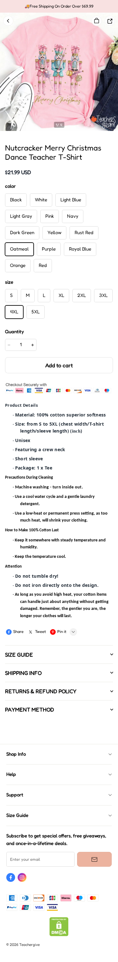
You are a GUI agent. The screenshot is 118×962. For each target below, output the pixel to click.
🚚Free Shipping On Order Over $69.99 (59, 6)
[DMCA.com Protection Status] (59, 934)
